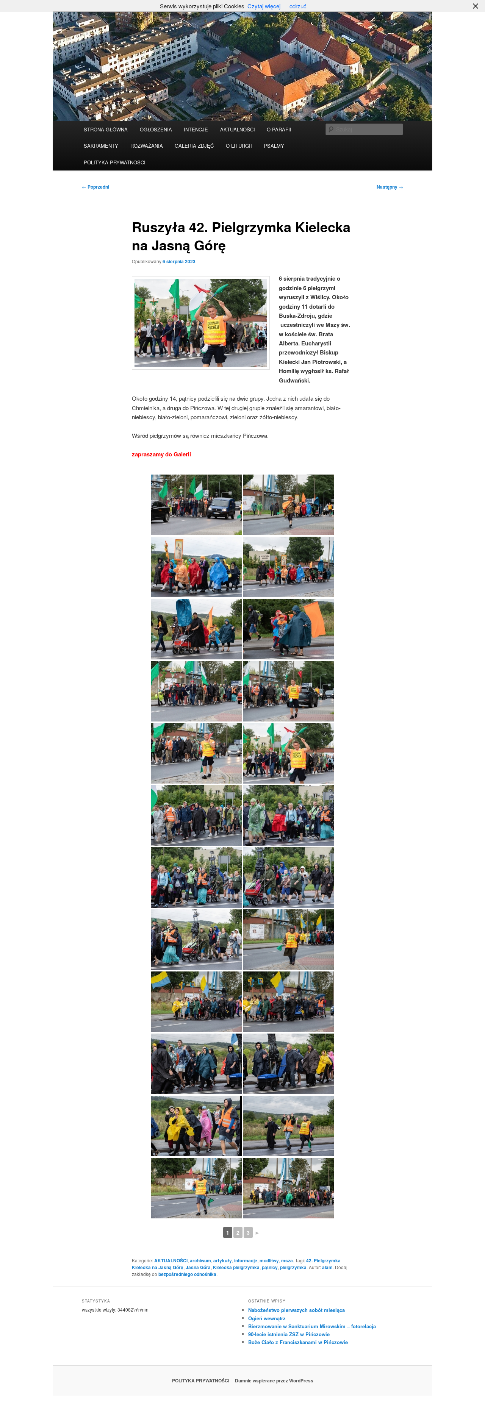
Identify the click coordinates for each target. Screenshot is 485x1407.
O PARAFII (279, 129)
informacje (245, 1260)
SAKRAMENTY (101, 145)
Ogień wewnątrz (267, 1318)
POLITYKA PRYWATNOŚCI (115, 162)
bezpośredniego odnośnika (187, 1274)
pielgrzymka (293, 1267)
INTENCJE (196, 129)
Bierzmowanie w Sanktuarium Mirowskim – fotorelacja (312, 1326)
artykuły (222, 1260)
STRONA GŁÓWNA (106, 129)
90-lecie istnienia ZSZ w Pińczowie (289, 1334)
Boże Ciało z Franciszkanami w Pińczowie (298, 1342)
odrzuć (298, 6)
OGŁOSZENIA (156, 129)
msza (287, 1260)
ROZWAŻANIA (146, 145)
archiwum (200, 1260)
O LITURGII (239, 145)
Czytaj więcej (263, 6)
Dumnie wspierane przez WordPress (274, 1380)
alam (327, 1267)
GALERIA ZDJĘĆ (194, 145)
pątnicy (270, 1267)
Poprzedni (95, 186)
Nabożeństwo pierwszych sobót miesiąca (296, 1309)
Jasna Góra (198, 1267)
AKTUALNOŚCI (237, 129)
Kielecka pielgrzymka (236, 1267)
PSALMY (274, 145)
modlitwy (269, 1260)
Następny (390, 186)
